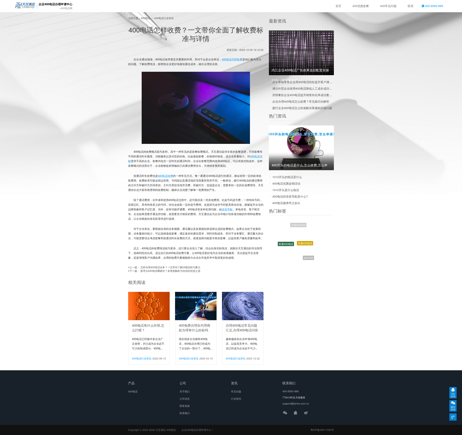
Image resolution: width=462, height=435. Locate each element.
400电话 (145, 18)
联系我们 (185, 413)
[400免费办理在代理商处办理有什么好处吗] (196, 306)
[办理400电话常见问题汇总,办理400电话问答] (242, 306)
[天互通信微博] (305, 412)
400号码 (308, 248)
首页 (338, 6)
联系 (410, 6)
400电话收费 (165, 176)
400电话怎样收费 (232, 59)
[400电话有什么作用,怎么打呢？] (149, 306)
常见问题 (236, 391)
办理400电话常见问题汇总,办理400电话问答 (242, 327)
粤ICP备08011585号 (322, 430)
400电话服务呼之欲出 (286, 203)
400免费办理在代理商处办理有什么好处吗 (194, 327)
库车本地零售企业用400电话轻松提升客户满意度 (303, 82)
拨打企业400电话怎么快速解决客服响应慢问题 (302, 108)
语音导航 (227, 209)
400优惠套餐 (360, 6)
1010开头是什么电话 (285, 190)
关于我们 (185, 391)
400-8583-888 (433, 6)
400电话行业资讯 (164, 18)
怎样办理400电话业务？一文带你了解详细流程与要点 (170, 267)
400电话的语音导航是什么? (290, 196)
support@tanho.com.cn (295, 403)
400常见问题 (388, 6)
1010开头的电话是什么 (287, 177)
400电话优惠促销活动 (286, 183)
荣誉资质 (185, 406)
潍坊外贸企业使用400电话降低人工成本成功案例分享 (303, 88)
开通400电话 (305, 229)
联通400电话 (286, 236)
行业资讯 (236, 398)
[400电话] (25, 6)
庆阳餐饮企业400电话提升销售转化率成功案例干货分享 (303, 95)
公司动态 (185, 398)
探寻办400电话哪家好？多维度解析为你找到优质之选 (170, 271)
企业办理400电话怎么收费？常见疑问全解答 (300, 101)
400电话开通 (290, 256)
